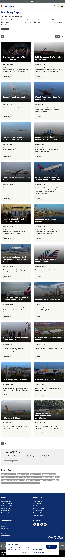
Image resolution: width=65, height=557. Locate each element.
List (62, 37)
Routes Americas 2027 (7, 505)
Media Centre (4, 533)
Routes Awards (5, 513)
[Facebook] (41, 524)
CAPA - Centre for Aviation (8, 474)
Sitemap (3, 538)
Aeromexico (40, 480)
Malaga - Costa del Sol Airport (24, 483)
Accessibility (4, 552)
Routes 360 (5, 29)
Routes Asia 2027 (5, 508)
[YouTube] (45, 524)
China (23, 480)
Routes (19, 474)
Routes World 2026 (36, 474)
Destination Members (38, 508)
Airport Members (37, 505)
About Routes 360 (38, 501)
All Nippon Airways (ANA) (49, 474)
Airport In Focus (31, 480)
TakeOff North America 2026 (8, 503)
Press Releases (5, 531)
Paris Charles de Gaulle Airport (46, 477)
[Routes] (7, 6)
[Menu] (58, 6)
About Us (3, 524)
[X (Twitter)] (38, 524)
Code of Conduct (5, 554)
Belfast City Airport (50, 480)
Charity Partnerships (6, 535)
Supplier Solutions (38, 513)
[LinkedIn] (34, 524)
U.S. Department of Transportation (11, 480)
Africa (13, 483)
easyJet (58, 477)
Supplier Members (38, 510)
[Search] (54, 6)
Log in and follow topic (11, 462)
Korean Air (37, 483)
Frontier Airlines (6, 477)
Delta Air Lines (15, 477)
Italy (57, 480)
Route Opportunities (38, 515)
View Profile (14, 29)
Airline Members (37, 503)
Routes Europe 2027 (6, 510)
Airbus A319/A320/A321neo (28, 477)
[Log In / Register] (62, 6)
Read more (6, 76)
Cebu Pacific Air (6, 483)
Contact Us (4, 526)
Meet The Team (5, 528)
